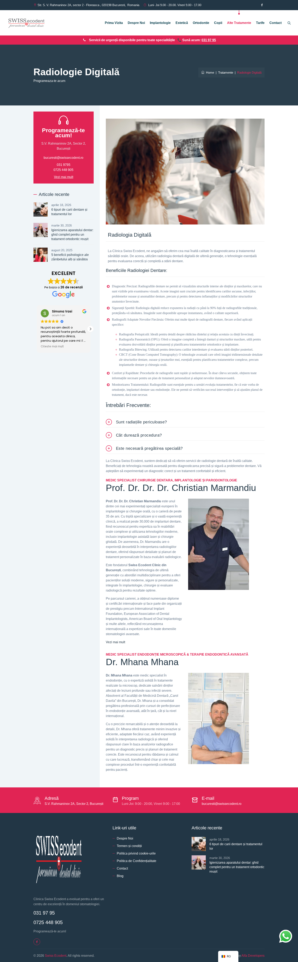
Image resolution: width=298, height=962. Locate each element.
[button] (90, 329)
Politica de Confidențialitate (136, 861)
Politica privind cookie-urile (136, 853)
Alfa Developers (253, 955)
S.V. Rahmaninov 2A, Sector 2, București (74, 803)
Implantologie (160, 23)
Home (209, 72)
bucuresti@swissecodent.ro (63, 157)
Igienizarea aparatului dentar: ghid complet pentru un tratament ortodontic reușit (72, 234)
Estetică (182, 23)
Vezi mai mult (115, 642)
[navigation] (228, 956)
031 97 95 (209, 40)
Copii (218, 23)
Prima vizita (114, 23)
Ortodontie (201, 23)
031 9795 (63, 164)
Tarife (260, 23)
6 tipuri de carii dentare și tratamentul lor (69, 212)
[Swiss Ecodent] (26, 22)
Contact (275, 23)
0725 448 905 (63, 170)
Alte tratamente (239, 23)
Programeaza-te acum (49, 81)
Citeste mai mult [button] (52, 346)
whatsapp (285, 932)
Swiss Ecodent (55, 955)
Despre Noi (136, 23)
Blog (120, 876)
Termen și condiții (129, 846)
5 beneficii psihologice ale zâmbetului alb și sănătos (70, 257)
